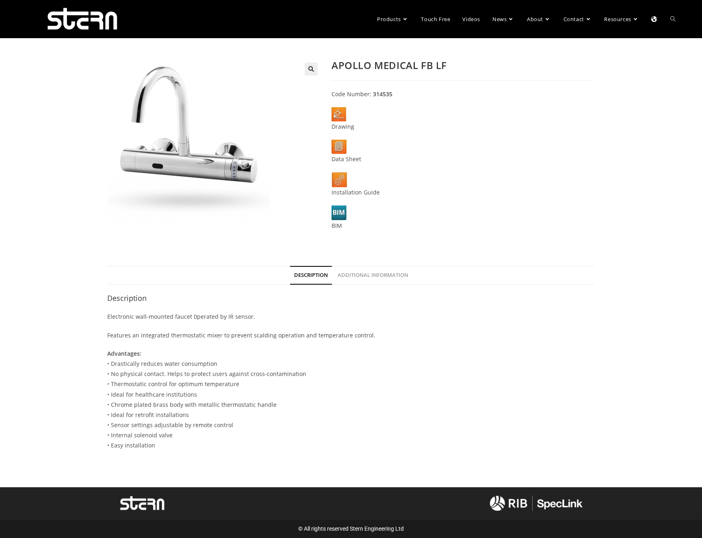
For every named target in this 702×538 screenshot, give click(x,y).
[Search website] (673, 19)
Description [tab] (311, 275)
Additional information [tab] (373, 275)
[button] (311, 69)
